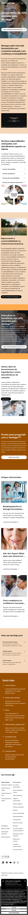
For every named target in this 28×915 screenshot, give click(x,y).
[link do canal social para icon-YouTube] (10, 862)
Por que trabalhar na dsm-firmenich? (18, 829)
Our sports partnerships (16, 786)
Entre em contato (18, 823)
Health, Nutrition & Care (6, 794)
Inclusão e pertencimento (17, 845)
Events (7, 710)
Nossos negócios (5, 782)
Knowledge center (10, 737)
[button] (22, 3)
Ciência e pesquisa (18, 807)
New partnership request (10, 642)
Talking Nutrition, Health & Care (15, 724)
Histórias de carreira (16, 840)
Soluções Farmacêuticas (10, 8)
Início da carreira (17, 849)
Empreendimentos (18, 816)
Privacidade (16, 901)
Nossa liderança (17, 795)
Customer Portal (10, 751)
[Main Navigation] (26, 3)
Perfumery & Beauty (6, 785)
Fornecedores (17, 819)
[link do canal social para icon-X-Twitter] (18, 862)
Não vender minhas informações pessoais (14, 901)
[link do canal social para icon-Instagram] (14, 862)
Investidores (4, 826)
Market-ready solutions (12, 698)
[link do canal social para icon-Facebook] (7, 862)
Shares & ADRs (5, 828)
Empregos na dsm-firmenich (18, 835)
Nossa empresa (17, 782)
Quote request (7, 660)
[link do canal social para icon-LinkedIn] (3, 862)
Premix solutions (10, 685)
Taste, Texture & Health (5, 789)
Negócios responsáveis (16, 799)
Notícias (15, 810)
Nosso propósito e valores (18, 791)
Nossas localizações (18, 813)
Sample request (7, 651)
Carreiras (15, 826)
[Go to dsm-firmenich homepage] (7, 3)
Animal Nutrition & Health (6, 799)
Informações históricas (4, 833)
